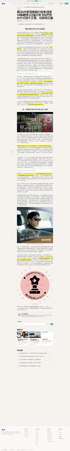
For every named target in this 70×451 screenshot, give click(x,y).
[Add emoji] (49, 324)
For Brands (26, 434)
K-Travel (37, 439)
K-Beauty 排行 (49, 434)
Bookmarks (60, 432)
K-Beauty (24, 3)
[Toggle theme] (63, 3)
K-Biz (37, 443)
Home (18, 7)
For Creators (26, 436)
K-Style (37, 441)
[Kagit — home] (3, 3)
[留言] (12, 151)
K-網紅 (38, 3)
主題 (28, 3)
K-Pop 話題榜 (49, 432)
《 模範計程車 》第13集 (25, 32)
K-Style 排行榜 (49, 439)
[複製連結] (12, 155)
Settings (60, 434)
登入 (67, 3)
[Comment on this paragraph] (54, 24)
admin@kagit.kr (61, 438)
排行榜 (33, 3)
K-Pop (16, 3)
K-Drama (20, 3)
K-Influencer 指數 (50, 441)
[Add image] (47, 324)
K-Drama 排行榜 (49, 436)
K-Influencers (26, 432)
